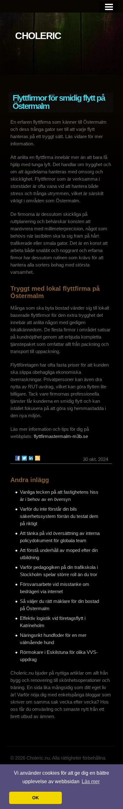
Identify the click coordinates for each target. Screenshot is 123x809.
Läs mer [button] (91, 781)
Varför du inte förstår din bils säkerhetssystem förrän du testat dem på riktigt (59, 516)
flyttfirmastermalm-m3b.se (61, 436)
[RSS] (37, 458)
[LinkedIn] (30, 458)
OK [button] (35, 797)
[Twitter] (24, 458)
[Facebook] (17, 458)
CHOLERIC (38, 36)
